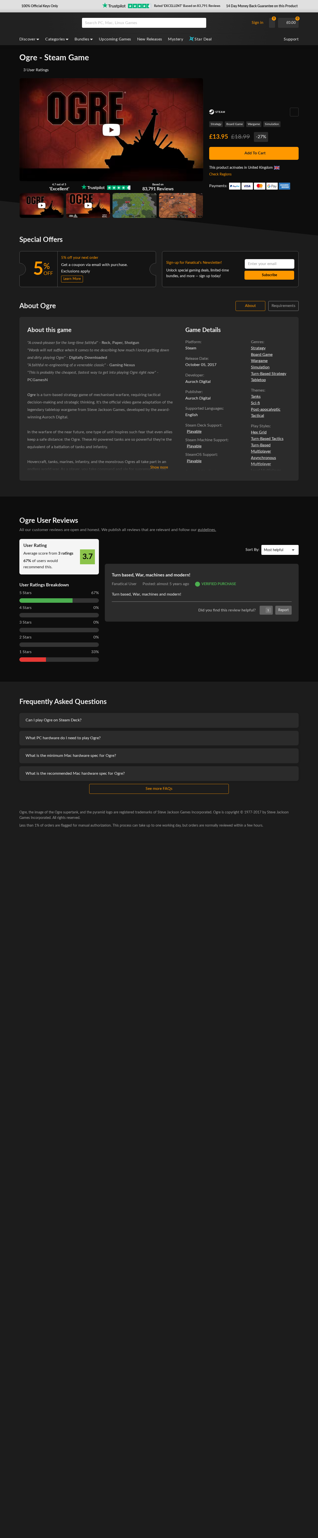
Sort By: (252, 550)
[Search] (200, 23)
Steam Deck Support (203, 425)
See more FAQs (159, 789)
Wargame (254, 124)
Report (283, 610)
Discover (27, 39)
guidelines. (207, 530)
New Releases (149, 39)
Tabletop (258, 380)
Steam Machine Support (206, 440)
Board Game (234, 124)
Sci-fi (255, 403)
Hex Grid (259, 432)
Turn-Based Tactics (267, 439)
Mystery (175, 39)
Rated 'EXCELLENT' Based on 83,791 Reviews (187, 6)
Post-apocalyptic (265, 409)
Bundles (82, 39)
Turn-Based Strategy (268, 374)
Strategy (216, 124)
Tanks (256, 397)
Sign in (257, 23)
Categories (55, 39)
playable (194, 432)
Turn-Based (261, 445)
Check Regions (220, 174)
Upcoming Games (115, 39)
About (250, 306)
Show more (159, 467)
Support (291, 39)
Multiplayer (261, 451)
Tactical (257, 416)
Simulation (272, 124)
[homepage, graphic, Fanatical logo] (46, 23)
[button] (39, 6)
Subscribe (269, 275)
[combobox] (164, 23)
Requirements (283, 306)
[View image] (41, 205)
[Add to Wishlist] (294, 112)
